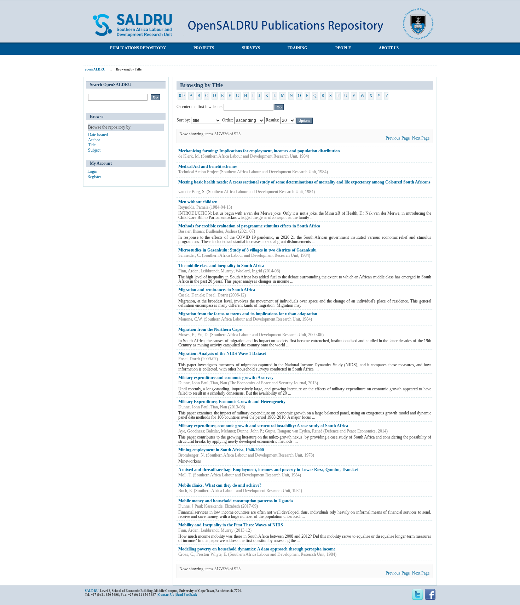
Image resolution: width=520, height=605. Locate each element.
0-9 (182, 95)
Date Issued (98, 134)
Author (94, 139)
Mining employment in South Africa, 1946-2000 (221, 449)
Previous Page (398, 138)
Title (92, 144)
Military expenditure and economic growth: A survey (225, 377)
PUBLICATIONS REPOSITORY (138, 48)
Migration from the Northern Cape (210, 329)
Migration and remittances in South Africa (216, 289)
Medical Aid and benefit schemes (207, 166)
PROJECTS (203, 48)
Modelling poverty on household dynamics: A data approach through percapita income (256, 549)
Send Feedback (186, 594)
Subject (94, 150)
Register (94, 176)
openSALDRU (95, 69)
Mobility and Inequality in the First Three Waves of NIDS (230, 524)
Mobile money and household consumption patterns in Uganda (235, 500)
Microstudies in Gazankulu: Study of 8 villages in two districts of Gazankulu (247, 250)
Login (92, 171)
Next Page (420, 138)
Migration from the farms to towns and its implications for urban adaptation (247, 313)
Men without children (198, 201)
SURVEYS (251, 48)
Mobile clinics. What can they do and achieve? (219, 485)
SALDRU (92, 591)
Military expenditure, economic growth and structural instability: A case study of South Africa (263, 425)
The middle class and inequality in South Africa (221, 265)
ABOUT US (389, 48)
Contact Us (166, 594)
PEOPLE (343, 48)
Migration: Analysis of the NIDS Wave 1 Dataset (222, 353)
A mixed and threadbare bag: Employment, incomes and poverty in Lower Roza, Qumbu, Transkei (268, 469)
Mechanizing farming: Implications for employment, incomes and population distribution (259, 150)
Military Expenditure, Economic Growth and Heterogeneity (231, 401)
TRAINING (297, 48)
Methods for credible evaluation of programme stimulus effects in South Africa (249, 226)
